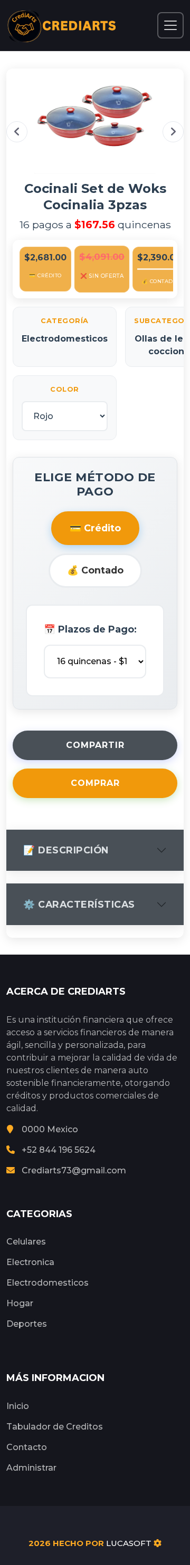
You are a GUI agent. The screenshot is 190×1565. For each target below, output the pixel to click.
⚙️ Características (79, 904)
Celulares (26, 1242)
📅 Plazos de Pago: (90, 629)
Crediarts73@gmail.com (74, 1170)
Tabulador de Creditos (54, 1427)
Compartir (95, 745)
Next (173, 131)
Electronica (30, 1262)
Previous (16, 131)
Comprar (95, 783)
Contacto (26, 1447)
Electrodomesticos (47, 1283)
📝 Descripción (66, 850)
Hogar (19, 1303)
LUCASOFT (128, 1543)
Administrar (31, 1468)
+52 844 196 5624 (59, 1150)
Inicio (17, 1406)
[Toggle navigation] (170, 25)
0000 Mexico (50, 1129)
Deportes (26, 1324)
